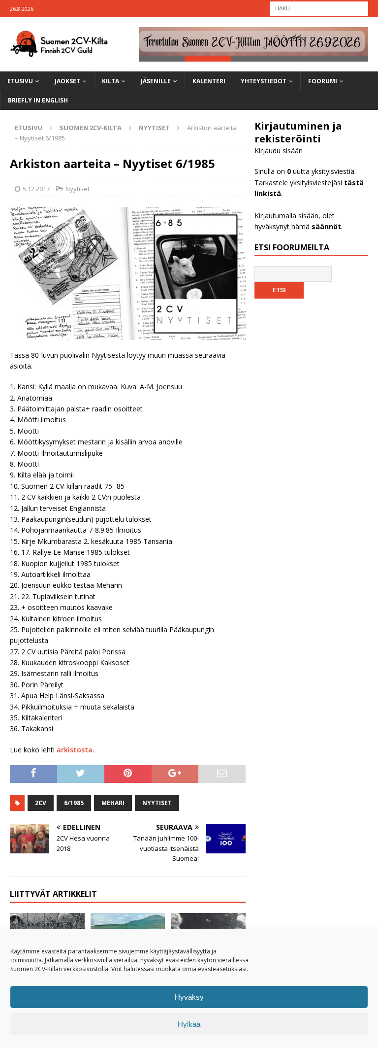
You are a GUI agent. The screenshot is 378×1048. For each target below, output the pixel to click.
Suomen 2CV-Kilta (91, 127)
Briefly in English (38, 100)
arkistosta (75, 749)
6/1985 (74, 803)
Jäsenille (156, 81)
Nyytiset (77, 188)
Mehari (113, 803)
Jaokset (67, 81)
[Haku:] (319, 7)
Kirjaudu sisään (278, 150)
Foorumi (322, 81)
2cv (40, 803)
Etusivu (20, 81)
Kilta (110, 81)
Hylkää (189, 1024)
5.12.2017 (36, 188)
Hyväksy (189, 997)
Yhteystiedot (263, 81)
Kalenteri (208, 81)
